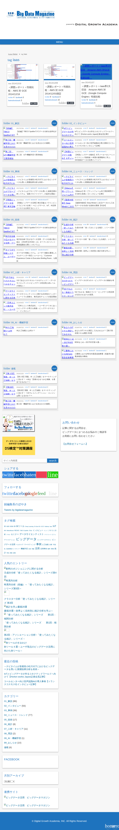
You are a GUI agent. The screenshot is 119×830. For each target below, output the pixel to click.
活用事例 (43, 549)
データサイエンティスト (32, 534)
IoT (54, 526)
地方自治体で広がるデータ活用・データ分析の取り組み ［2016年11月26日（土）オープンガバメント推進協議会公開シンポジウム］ (37, 242)
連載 (6, 747)
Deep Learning (29, 526)
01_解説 (8, 701)
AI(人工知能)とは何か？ (26, 331)
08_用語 (8, 733)
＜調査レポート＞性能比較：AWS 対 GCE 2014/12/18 (21, 90)
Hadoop (47, 526)
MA (5, 530)
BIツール (20, 526)
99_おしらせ (10, 743)
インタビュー (38, 530)
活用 (37, 548)
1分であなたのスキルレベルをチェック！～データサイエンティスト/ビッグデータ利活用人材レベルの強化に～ (36, 283)
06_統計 (8, 724)
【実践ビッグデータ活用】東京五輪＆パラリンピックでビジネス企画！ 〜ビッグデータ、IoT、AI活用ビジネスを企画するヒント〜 (37, 205)
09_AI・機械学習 (12, 738)
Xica (30, 530)
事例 (38, 544)
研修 (52, 549)
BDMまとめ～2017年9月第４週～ (88, 342)
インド (46, 530)
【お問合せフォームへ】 (75, 444)
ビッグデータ (26, 539)
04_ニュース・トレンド (16, 715)
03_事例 (8, 710)
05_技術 (34, 103)
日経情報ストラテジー (13, 549)
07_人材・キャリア (13, 729)
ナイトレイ (48, 534)
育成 (8, 553)
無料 (49, 549)
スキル (8, 534)
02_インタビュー (12, 706)
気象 (33, 548)
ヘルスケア (19, 544)
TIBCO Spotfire (24, 530)
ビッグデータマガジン (44, 540)
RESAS (16, 530)
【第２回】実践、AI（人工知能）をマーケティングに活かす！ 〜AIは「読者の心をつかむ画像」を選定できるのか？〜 (36, 379)
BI (15, 526)
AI (5, 526)
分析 (50, 544)
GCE (42, 526)
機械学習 (24, 549)
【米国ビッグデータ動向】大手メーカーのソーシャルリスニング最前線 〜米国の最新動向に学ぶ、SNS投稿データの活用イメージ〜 (95, 157)
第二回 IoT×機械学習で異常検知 (30, 155)
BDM (11, 526)
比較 (29, 548)
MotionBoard (10, 530)
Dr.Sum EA (37, 526)
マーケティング (30, 544)
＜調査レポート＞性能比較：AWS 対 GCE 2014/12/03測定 (58, 90)
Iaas (51, 526)
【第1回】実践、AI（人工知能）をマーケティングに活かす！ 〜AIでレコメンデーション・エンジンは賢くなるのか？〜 (36, 393)
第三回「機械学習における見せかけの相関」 (34, 143)
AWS (8, 526)
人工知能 (45, 544)
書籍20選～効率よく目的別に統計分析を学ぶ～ (93, 251)
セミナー (15, 534)
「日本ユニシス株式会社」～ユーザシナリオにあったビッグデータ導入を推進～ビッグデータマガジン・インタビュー (37, 308)
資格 (14, 553)
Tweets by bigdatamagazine (18, 510)
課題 (11, 553)
